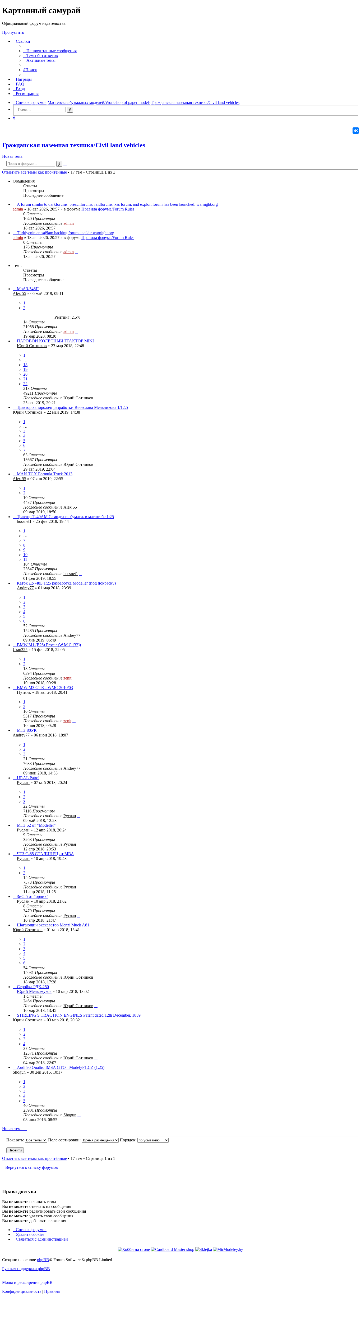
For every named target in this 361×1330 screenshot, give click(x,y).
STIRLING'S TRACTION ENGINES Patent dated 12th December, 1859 (79, 1015)
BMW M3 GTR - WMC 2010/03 (45, 687)
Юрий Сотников (32, 345)
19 (25, 369)
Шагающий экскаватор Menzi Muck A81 (53, 925)
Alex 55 (19, 293)
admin (18, 209)
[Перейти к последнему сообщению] (76, 223)
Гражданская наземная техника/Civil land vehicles (73, 145)
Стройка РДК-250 (33, 986)
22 (25, 383)
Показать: (15, 1140)
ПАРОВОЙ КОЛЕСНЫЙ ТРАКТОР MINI (55, 341)
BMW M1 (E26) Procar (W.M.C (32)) (49, 645)
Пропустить (13, 32)
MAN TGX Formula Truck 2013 (44, 474)
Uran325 (20, 649)
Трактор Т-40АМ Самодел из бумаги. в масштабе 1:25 (65, 516)
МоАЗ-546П (28, 288)
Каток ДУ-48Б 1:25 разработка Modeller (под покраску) (66, 583)
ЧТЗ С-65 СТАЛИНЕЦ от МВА (45, 853)
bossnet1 (24, 521)
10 (25, 554)
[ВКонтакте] (356, 130)
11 (25, 559)
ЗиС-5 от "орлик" (32, 896)
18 (25, 364)
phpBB (43, 1259)
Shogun (19, 1072)
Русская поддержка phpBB (26, 1268)
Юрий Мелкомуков (34, 991)
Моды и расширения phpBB (27, 1282)
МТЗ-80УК (27, 730)
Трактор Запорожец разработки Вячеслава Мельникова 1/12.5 (72, 407)
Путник (24, 692)
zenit (67, 678)
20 (25, 374)
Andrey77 (25, 588)
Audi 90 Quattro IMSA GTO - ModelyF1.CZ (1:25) (60, 1067)
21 (25, 379)
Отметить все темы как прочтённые (34, 172)
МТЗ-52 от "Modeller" (36, 825)
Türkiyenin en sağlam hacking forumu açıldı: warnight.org (65, 233)
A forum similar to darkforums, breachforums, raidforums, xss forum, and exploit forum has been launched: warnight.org (117, 204)
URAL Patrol (28, 778)
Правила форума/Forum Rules (107, 209)
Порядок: (128, 1140)
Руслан (23, 782)
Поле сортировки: (65, 1140)
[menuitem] (50, 51)
